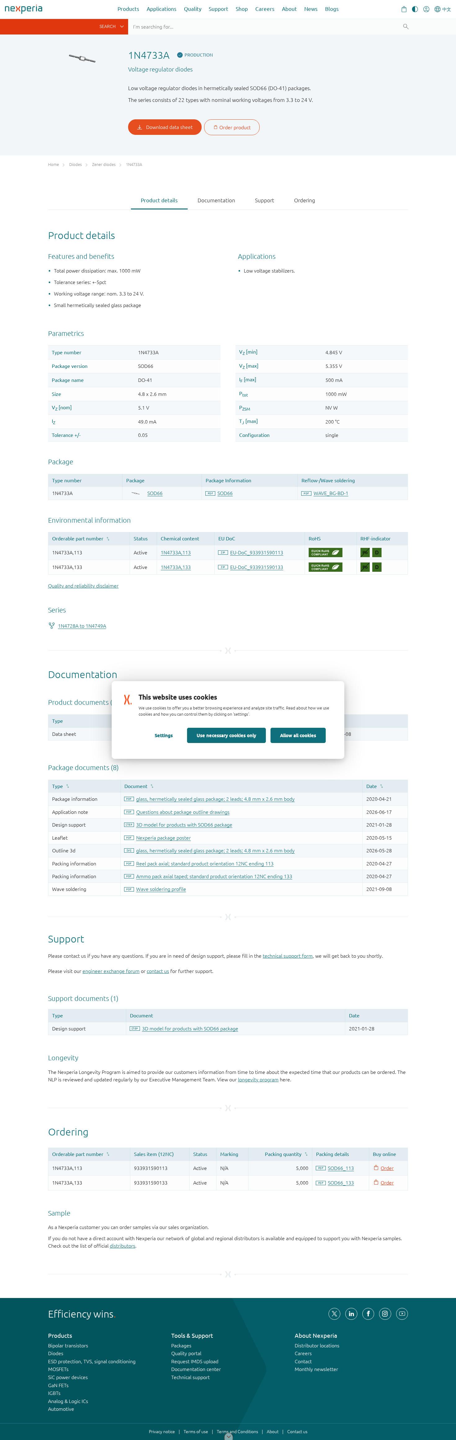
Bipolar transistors (68, 1345)
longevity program (258, 1079)
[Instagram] (385, 1314)
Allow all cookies (298, 735)
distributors (122, 1246)
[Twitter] (334, 1314)
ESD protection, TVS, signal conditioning (92, 1361)
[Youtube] (402, 1314)
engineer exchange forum (111, 971)
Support (218, 9)
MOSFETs (58, 1369)
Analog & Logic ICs (68, 1401)
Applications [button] (162, 9)
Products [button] (128, 9)
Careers (265, 9)
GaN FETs (58, 1385)
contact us (158, 971)
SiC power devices (68, 1377)
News (311, 9)
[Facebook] (368, 1314)
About (289, 9)
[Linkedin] (351, 1314)
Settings (164, 735)
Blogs (332, 9)
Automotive (61, 1409)
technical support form (288, 956)
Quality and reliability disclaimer (83, 586)
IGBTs (54, 1393)
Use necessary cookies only (226, 735)
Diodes (55, 1353)
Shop (242, 9)
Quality (192, 9)
